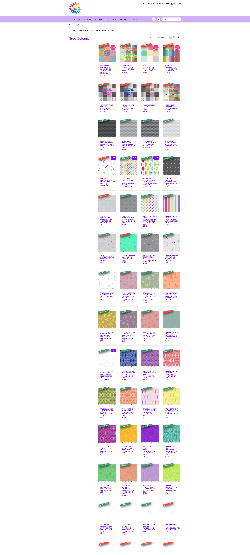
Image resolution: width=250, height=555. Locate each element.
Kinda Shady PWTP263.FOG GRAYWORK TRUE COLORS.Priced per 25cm (128, 144)
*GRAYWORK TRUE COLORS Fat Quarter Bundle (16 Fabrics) (106, 107)
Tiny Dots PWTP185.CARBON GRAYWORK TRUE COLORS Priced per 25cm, (171, 182)
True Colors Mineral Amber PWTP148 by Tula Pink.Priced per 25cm (128, 450)
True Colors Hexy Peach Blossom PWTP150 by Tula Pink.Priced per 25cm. (128, 412)
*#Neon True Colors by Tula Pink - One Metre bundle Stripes (171, 68)
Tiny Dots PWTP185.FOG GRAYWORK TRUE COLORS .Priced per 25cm (106, 219)
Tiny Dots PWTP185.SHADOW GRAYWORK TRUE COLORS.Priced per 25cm (128, 219)
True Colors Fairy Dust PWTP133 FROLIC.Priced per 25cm (128, 258)
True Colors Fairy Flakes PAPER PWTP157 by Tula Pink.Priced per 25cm (106, 374)
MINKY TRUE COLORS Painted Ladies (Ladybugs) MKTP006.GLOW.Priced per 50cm (151, 182)
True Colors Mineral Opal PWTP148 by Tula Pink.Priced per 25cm (149, 489)
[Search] (178, 19)
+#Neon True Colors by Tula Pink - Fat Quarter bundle (171, 107)
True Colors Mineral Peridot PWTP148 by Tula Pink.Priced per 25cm (171, 489)
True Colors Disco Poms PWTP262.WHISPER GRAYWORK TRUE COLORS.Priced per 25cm (150, 220)
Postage (134, 19)
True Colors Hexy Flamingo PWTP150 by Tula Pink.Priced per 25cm (171, 374)
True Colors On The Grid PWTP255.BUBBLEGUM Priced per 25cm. (172, 527)
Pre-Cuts (87, 19)
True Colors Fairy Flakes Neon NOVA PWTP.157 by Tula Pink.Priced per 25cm (150, 335)
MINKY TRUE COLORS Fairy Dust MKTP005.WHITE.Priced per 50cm (108, 181)
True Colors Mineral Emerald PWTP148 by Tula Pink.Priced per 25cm (106, 489)
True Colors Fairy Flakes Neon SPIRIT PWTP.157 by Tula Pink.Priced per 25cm (171, 335)
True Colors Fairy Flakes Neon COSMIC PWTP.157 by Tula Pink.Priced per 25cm (128, 297)
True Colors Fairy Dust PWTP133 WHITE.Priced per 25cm (106, 295)
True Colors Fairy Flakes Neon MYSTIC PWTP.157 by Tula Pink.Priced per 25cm (128, 336)
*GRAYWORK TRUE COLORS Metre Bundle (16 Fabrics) (149, 107)
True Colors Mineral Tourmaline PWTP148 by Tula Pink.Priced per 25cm (128, 529)
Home (73, 19)
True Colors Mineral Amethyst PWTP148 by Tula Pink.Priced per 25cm (149, 450)
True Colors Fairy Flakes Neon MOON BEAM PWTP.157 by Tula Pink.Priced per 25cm (106, 336)
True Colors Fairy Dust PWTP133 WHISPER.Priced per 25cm (171, 258)
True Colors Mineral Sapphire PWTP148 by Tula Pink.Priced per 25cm (106, 528)
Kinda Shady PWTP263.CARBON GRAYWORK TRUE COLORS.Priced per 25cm (107, 144)
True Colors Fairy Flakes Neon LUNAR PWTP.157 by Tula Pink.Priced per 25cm (171, 296)
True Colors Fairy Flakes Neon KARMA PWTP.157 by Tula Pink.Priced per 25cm (149, 297)
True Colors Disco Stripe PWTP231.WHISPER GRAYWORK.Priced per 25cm (171, 219)
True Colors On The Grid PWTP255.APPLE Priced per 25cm (149, 527)
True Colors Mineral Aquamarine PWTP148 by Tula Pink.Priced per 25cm (171, 450)
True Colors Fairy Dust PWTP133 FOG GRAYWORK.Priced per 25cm (107, 258)
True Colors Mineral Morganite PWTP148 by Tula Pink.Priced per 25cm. (128, 489)
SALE (79, 19)
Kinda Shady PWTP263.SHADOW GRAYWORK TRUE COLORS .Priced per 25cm (149, 144)
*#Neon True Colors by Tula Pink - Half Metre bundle (128, 68)
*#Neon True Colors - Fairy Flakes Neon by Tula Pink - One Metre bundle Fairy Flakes (106, 70)
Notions (123, 19)
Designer (112, 19)
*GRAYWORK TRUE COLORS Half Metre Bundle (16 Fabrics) (128, 107)
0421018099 (148, 3)
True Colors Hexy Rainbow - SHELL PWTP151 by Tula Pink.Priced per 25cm (149, 412)
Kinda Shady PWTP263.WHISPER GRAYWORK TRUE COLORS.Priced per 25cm (171, 144)
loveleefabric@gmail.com (170, 3)
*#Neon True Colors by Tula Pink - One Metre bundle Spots (149, 68)
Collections (99, 19)
